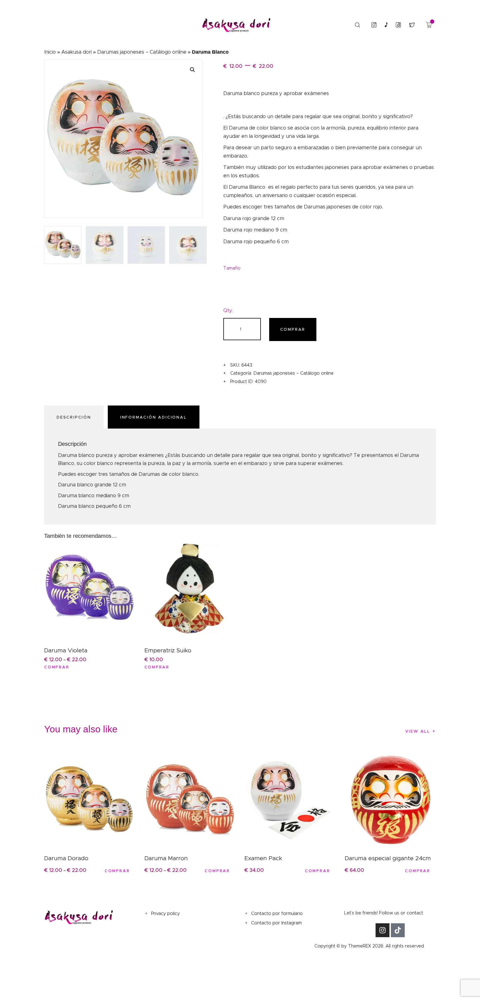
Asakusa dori (76, 52)
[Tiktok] (398, 930)
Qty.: (228, 310)
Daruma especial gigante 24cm (388, 858)
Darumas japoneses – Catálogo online (141, 52)
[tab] (75, 417)
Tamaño (232, 268)
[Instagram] (382, 930)
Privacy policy (165, 913)
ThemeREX (359, 946)
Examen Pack (263, 858)
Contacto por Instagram (276, 923)
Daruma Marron (166, 858)
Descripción (74, 417)
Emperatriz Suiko (167, 650)
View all (417, 731)
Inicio (50, 52)
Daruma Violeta (66, 650)
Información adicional (153, 417)
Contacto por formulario (277, 913)
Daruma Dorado (66, 858)
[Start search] (357, 25)
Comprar (293, 329)
